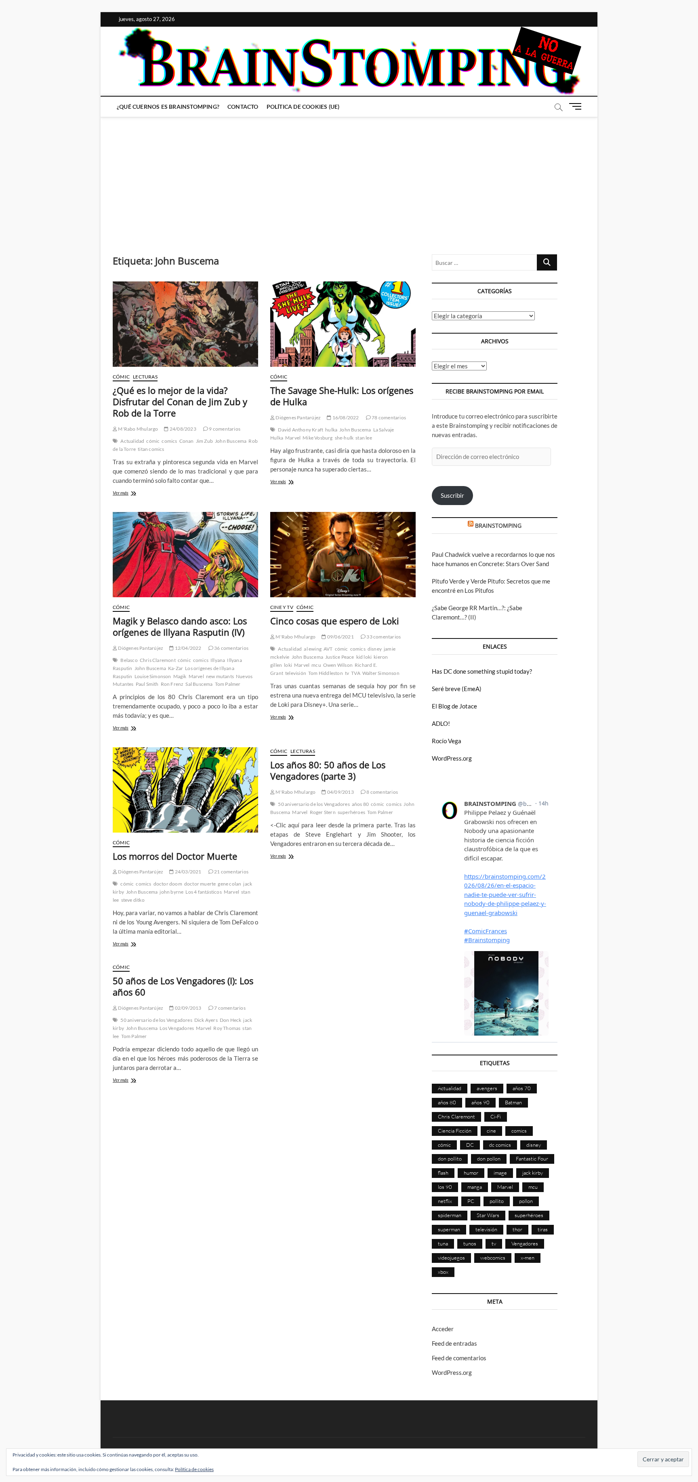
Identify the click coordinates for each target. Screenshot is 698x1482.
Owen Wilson (338, 665)
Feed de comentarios (459, 1357)
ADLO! (441, 723)
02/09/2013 (187, 1008)
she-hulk (344, 438)
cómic (153, 441)
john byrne (171, 892)
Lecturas (145, 377)
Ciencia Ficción (454, 1130)
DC (470, 1145)
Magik (180, 676)
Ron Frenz (172, 684)
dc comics (500, 1145)
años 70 (522, 1088)
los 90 (445, 1187)
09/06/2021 (339, 637)
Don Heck (231, 1020)
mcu (316, 665)
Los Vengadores (177, 1028)
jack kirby (532, 1172)
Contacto (243, 106)
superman (449, 1229)
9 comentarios (224, 429)
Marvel (293, 438)
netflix (445, 1201)
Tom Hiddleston (325, 673)
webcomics (492, 1257)
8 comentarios (382, 792)
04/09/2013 (339, 792)
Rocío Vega (446, 740)
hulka (331, 430)
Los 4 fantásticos (203, 892)
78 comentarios (388, 417)
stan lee (363, 438)
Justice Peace (339, 657)
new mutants (220, 676)
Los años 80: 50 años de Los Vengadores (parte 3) (327, 770)
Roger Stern (323, 812)
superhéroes (351, 812)
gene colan (229, 884)
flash (443, 1172)
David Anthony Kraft (300, 430)
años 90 (480, 1102)
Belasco (128, 660)
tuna (443, 1243)
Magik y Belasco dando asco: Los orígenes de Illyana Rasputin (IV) (180, 626)
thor (517, 1229)
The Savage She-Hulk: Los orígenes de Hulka (341, 396)
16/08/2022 (345, 417)
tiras (543, 1229)
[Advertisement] (349, 177)
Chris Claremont (158, 660)
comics (169, 441)
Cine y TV (281, 607)
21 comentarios (230, 872)
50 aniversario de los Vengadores (313, 804)
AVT (328, 649)
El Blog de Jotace (454, 706)
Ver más (129, 493)
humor (471, 1172)
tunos (469, 1243)
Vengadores (524, 1243)
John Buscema (230, 441)
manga (474, 1187)
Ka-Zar (175, 668)
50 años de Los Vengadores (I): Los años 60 (183, 986)
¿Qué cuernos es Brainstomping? (168, 106)
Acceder (443, 1328)
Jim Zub (204, 441)
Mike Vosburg (317, 438)
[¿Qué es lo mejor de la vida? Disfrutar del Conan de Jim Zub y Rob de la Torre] (185, 324)
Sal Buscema (198, 684)
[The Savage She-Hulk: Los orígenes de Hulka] (343, 324)
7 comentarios (229, 1008)
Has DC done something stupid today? (482, 671)
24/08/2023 (182, 429)
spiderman (449, 1215)
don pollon (488, 1158)
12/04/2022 (187, 648)
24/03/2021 (187, 872)
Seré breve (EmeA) (456, 688)
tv (347, 673)
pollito (497, 1201)
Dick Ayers (206, 1020)
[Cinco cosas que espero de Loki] (343, 554)
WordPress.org (452, 758)
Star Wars (488, 1215)
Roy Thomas (226, 1028)
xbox (443, 1271)
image (500, 1172)
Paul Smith (147, 684)
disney (375, 649)
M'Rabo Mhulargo (137, 429)
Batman (513, 1102)
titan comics (151, 449)
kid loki (364, 657)
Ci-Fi (495, 1116)
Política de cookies (194, 1469)
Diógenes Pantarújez (298, 417)
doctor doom (167, 884)
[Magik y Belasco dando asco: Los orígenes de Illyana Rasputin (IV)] (185, 554)
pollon (526, 1201)
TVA (355, 673)
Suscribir (452, 495)
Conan (186, 441)
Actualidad (132, 441)
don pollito (450, 1158)
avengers (487, 1088)
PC (470, 1201)
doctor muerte (200, 884)
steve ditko (133, 900)
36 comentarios (230, 648)
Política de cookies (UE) (303, 106)
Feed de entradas (454, 1343)
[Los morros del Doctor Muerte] (185, 790)
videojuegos (451, 1257)
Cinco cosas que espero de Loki (334, 621)
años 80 (360, 804)
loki (288, 665)
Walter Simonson (380, 673)
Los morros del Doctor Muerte (175, 856)
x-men (527, 1257)
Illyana (217, 660)
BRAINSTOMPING (498, 525)
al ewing (313, 649)
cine (491, 1130)
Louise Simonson (153, 676)
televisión (295, 673)
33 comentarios (383, 637)
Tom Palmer (228, 684)
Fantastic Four (532, 1158)
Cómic (121, 377)
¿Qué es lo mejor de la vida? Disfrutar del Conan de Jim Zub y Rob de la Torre (180, 401)
